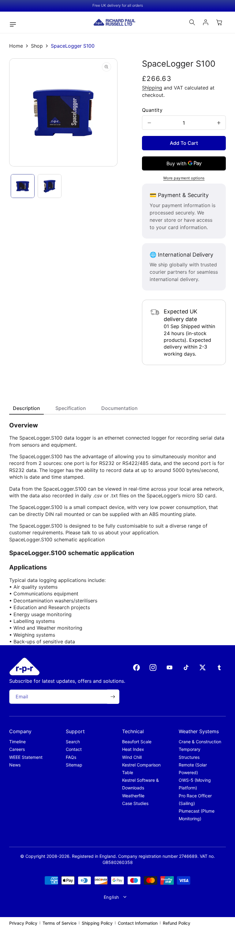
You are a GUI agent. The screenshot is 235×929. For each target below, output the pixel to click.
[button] (14, 24)
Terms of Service (59, 923)
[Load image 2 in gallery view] (50, 186)
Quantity (152, 110)
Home (16, 46)
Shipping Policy (97, 923)
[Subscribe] (112, 696)
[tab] (26, 409)
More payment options (184, 178)
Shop (37, 46)
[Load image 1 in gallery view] (23, 186)
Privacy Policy (23, 923)
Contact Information (138, 923)
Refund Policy (176, 923)
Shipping (152, 88)
